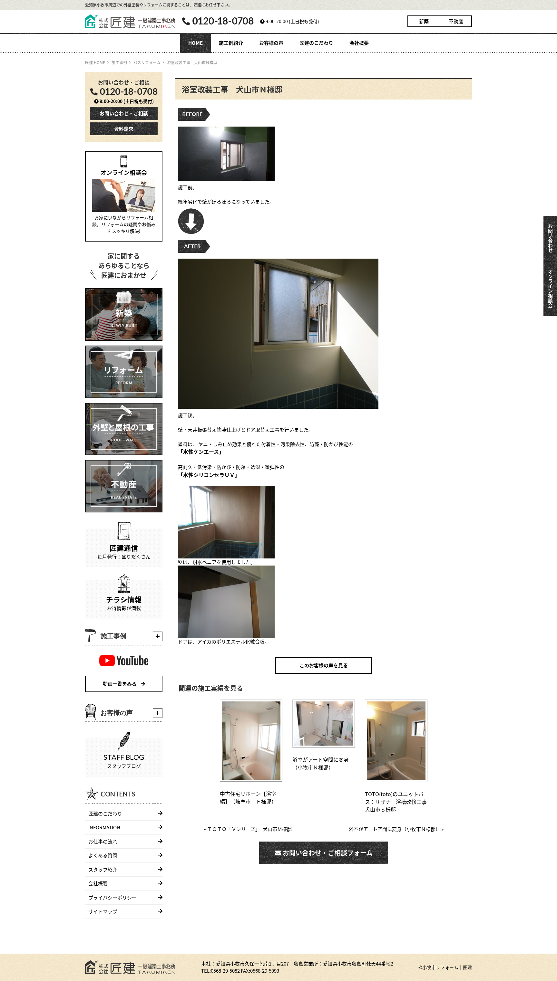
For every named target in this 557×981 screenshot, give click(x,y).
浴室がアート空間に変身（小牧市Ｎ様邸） (320, 763)
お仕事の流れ (102, 841)
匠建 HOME (95, 62)
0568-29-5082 (225, 970)
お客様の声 (271, 42)
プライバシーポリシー (112, 897)
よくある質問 (102, 855)
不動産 (456, 21)
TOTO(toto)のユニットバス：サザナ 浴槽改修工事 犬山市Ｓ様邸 (396, 801)
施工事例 (119, 62)
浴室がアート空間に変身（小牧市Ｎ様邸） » (396, 828)
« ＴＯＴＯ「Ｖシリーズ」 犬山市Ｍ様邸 (248, 828)
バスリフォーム (147, 62)
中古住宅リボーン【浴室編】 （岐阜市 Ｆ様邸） (248, 797)
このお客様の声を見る (323, 665)
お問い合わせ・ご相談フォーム (327, 852)
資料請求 (123, 128)
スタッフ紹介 (102, 869)
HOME (195, 42)
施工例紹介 (231, 42)
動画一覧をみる (120, 683)
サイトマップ (102, 911)
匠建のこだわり (316, 42)
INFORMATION (104, 827)
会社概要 (359, 42)
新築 (424, 21)
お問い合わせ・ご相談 (124, 113)
